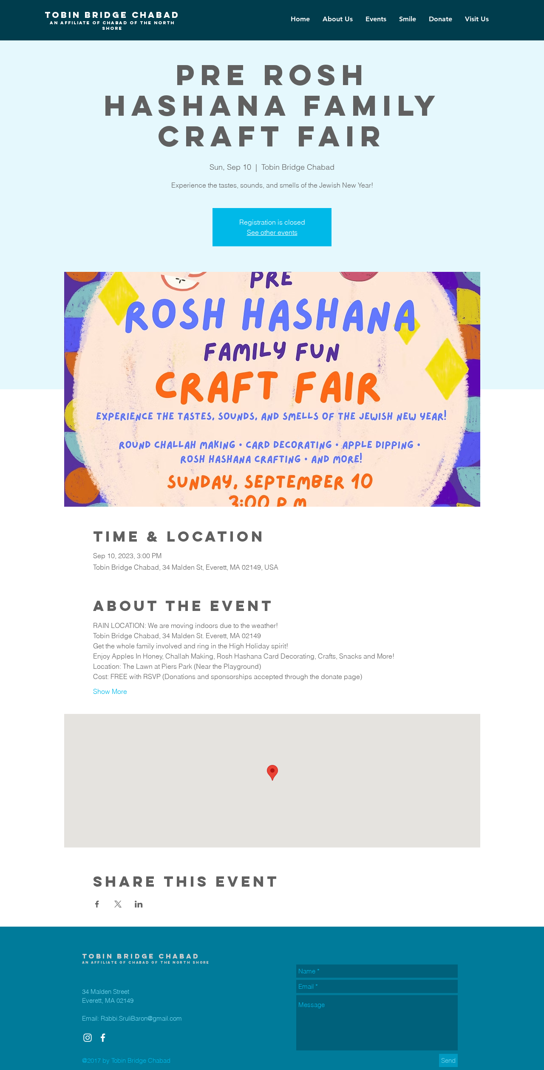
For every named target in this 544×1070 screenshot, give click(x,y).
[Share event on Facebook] (97, 904)
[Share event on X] (118, 904)
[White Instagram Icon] (87, 1037)
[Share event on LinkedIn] (139, 904)
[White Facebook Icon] (102, 1037)
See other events (272, 232)
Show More (110, 691)
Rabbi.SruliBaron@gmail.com (141, 1018)
